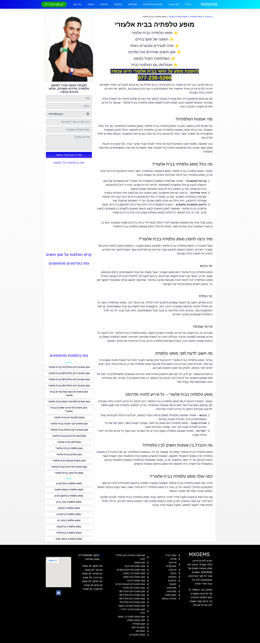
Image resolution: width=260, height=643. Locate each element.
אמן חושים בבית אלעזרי (69, 454)
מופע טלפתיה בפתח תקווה (69, 489)
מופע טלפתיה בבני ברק (68, 502)
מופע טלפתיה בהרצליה (68, 532)
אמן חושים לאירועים (153, 4)
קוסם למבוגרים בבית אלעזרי (68, 417)
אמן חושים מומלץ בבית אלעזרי (69, 460)
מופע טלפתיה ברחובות (69, 526)
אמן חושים (174, 4)
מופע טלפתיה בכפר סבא (69, 539)
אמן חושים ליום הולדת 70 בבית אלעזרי (69, 367)
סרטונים (104, 4)
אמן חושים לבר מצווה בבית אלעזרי (69, 423)
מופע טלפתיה (196, 16)
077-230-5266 (154, 78)
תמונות (91, 4)
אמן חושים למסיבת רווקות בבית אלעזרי (69, 401)
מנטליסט (132, 4)
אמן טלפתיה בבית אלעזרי (69, 448)
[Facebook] (58, 592)
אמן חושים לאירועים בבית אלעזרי (69, 466)
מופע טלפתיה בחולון (69, 508)
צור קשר (77, 4)
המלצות (118, 4)
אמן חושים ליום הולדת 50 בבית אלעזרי (69, 379)
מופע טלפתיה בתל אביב (69, 483)
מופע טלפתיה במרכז (178, 16)
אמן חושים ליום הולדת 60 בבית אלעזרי (69, 373)
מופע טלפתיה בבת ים (68, 520)
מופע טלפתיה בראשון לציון (68, 495)
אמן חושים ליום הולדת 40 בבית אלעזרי (69, 385)
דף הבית (209, 16)
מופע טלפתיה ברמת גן (69, 514)
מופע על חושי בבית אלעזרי (68, 473)
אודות (188, 4)
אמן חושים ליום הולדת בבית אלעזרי (69, 430)
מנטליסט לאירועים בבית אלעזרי (69, 436)
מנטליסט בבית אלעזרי (69, 442)
